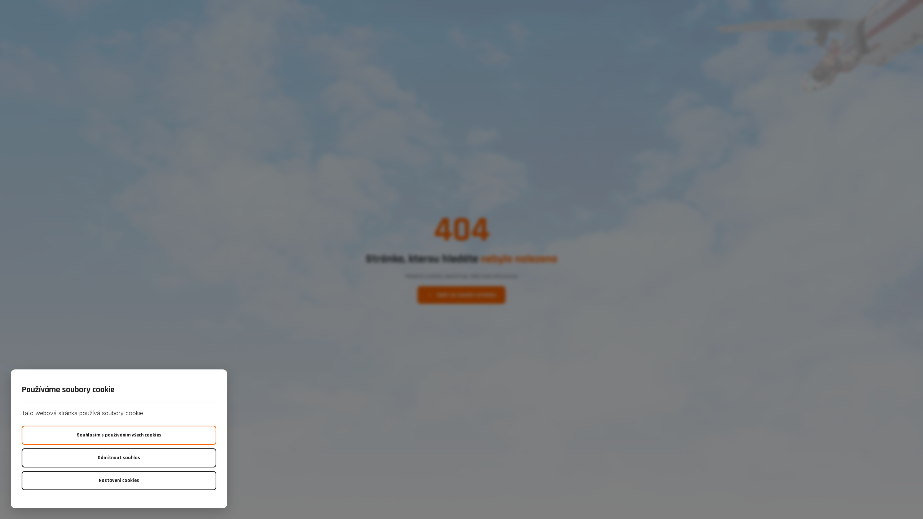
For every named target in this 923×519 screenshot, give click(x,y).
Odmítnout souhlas (119, 457)
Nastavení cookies (119, 480)
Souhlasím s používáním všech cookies (119, 435)
